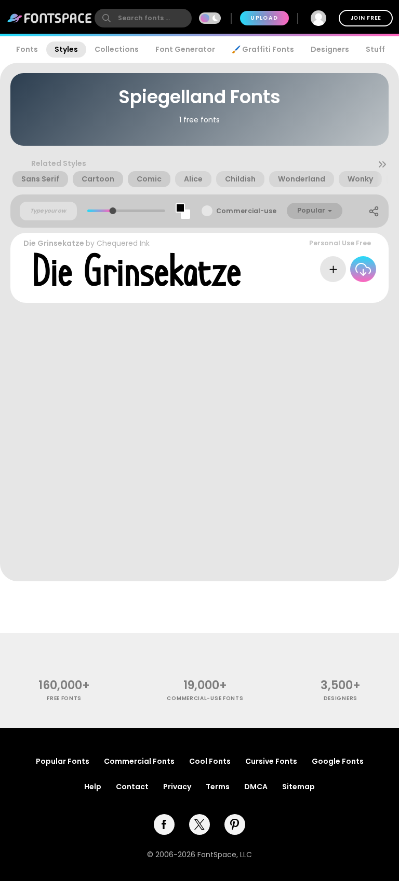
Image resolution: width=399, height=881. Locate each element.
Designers (330, 49)
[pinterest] (234, 824)
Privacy (177, 786)
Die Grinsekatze (53, 243)
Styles (66, 49)
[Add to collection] (333, 269)
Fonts (27, 49)
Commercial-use (246, 210)
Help (92, 786)
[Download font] (363, 269)
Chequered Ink (123, 243)
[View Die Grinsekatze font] (137, 269)
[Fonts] (50, 18)
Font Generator (185, 49)
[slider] (113, 210)
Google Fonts (338, 761)
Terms (218, 786)
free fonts (64, 698)
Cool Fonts (210, 761)
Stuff (375, 49)
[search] (143, 18)
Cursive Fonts (271, 761)
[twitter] (199, 824)
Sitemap (298, 786)
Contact (132, 786)
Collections (117, 49)
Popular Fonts (62, 761)
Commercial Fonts (139, 761)
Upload (264, 18)
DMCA (256, 786)
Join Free (365, 18)
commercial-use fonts (205, 698)
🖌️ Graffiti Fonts (263, 49)
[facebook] (164, 824)
